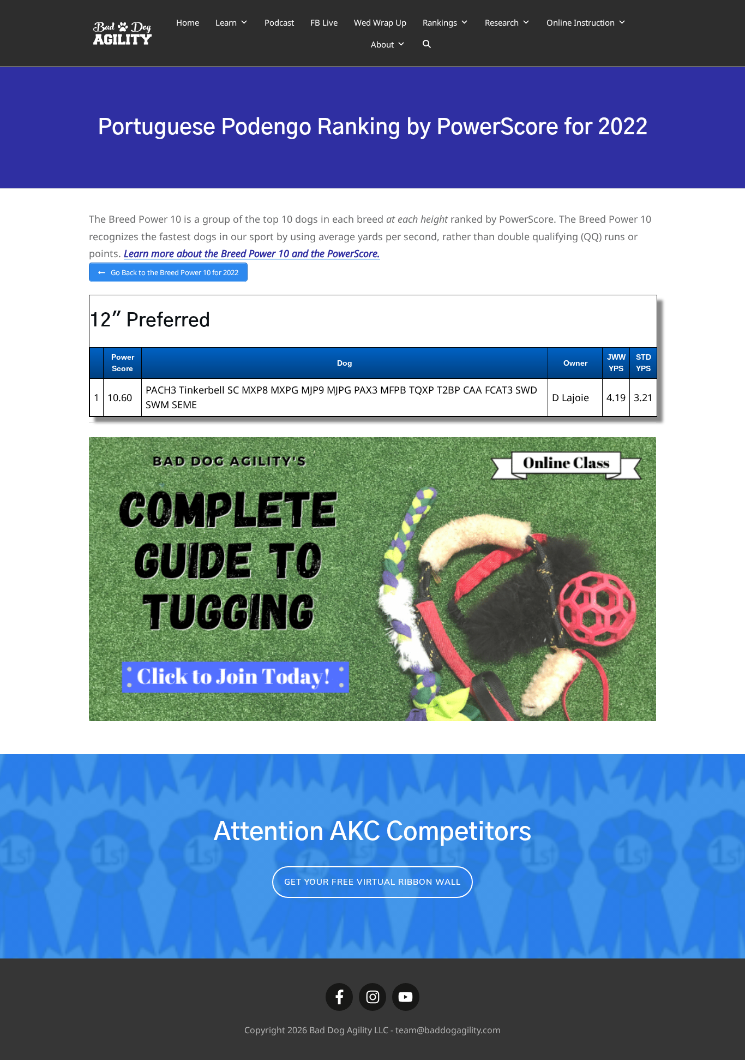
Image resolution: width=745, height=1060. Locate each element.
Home (187, 22)
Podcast (279, 22)
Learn (226, 22)
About (382, 44)
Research (502, 22)
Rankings (440, 22)
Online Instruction (580, 22)
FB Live (324, 22)
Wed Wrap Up (380, 22)
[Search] (427, 44)
